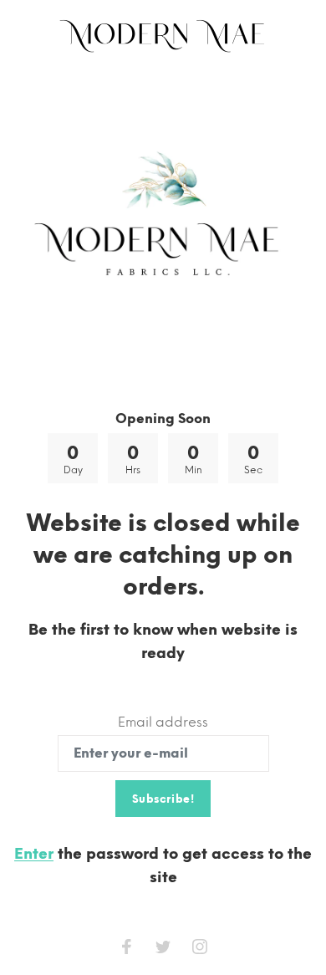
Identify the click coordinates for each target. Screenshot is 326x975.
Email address (163, 722)
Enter (33, 854)
